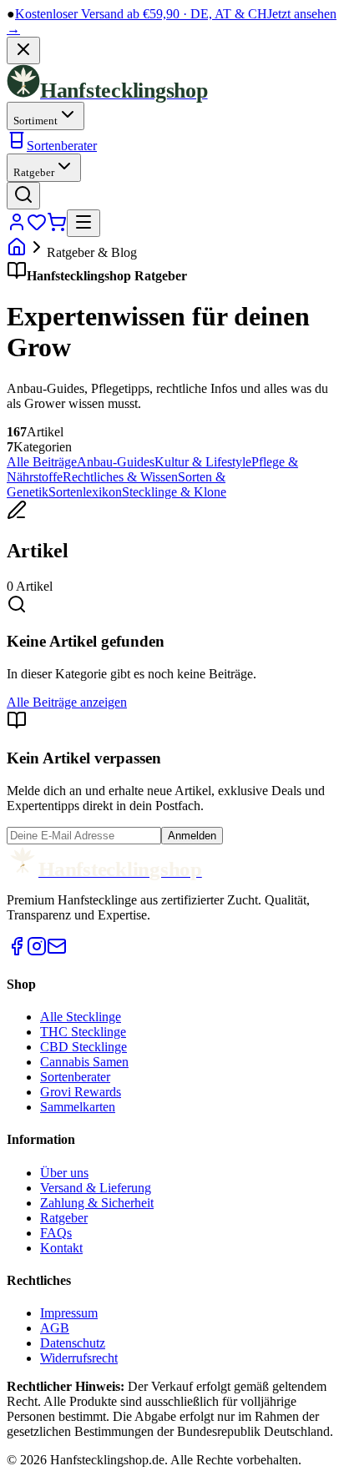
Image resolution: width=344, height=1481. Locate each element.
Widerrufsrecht (79, 1358)
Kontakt (61, 1248)
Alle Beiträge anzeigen (67, 702)
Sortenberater (62, 146)
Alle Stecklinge (80, 1017)
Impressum (69, 1313)
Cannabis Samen (84, 1062)
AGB (54, 1328)
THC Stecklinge (83, 1032)
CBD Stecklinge (83, 1047)
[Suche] (23, 195)
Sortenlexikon (85, 492)
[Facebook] (17, 952)
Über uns (64, 1173)
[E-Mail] (57, 952)
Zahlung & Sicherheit (97, 1203)
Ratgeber (33, 172)
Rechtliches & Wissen (120, 477)
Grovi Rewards (80, 1092)
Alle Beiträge (42, 462)
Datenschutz (72, 1343)
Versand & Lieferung (95, 1188)
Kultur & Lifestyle (202, 462)
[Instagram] (37, 952)
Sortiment (35, 120)
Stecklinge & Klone (174, 492)
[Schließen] (23, 50)
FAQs (56, 1233)
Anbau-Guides (115, 462)
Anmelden (192, 835)
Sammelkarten (77, 1107)
